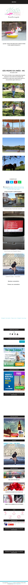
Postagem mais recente (5, 318)
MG (20, 188)
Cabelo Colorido (17, 186)
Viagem (18, 189)
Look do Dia (16, 188)
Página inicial (13, 318)
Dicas (22, 186)
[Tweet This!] (11, 182)
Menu (14, 2)
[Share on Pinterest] (15, 182)
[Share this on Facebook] (7, 182)
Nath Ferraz (10, 582)
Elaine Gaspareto (17, 583)
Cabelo (11, 186)
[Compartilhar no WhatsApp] (19, 182)
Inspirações (10, 188)
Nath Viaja (14, 189)
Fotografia (5, 188)
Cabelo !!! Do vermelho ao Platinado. (14, 504)
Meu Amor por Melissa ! (14, 479)
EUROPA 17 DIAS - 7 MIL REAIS (12, 443)
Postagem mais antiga (21, 318)
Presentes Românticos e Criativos (14, 492)
